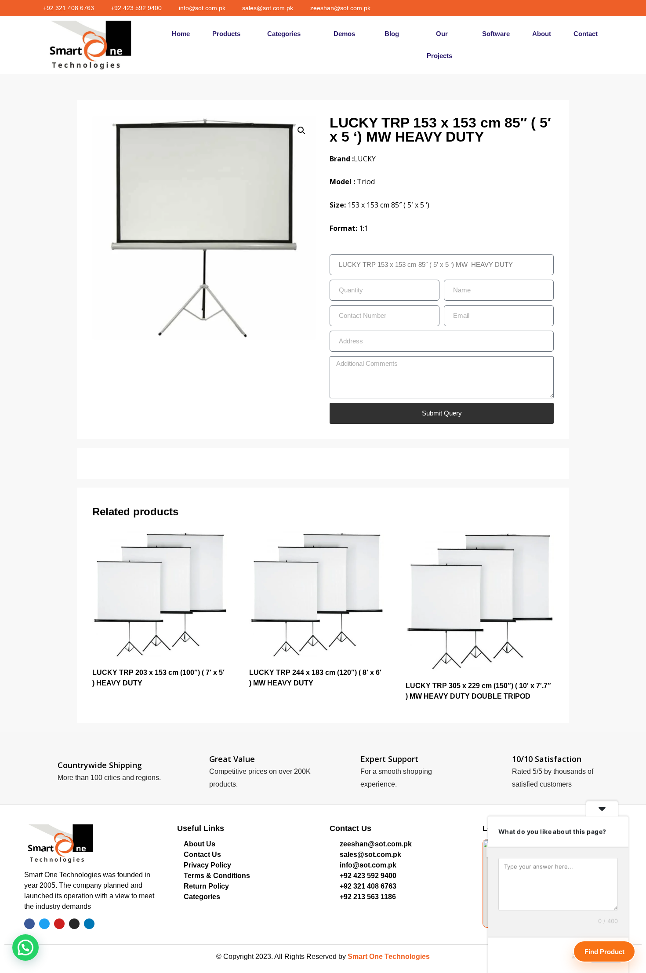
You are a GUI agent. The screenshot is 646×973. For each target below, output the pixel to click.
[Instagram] (594, 8)
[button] (284, 45)
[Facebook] (554, 8)
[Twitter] (567, 8)
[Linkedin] (607, 8)
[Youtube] (580, 8)
